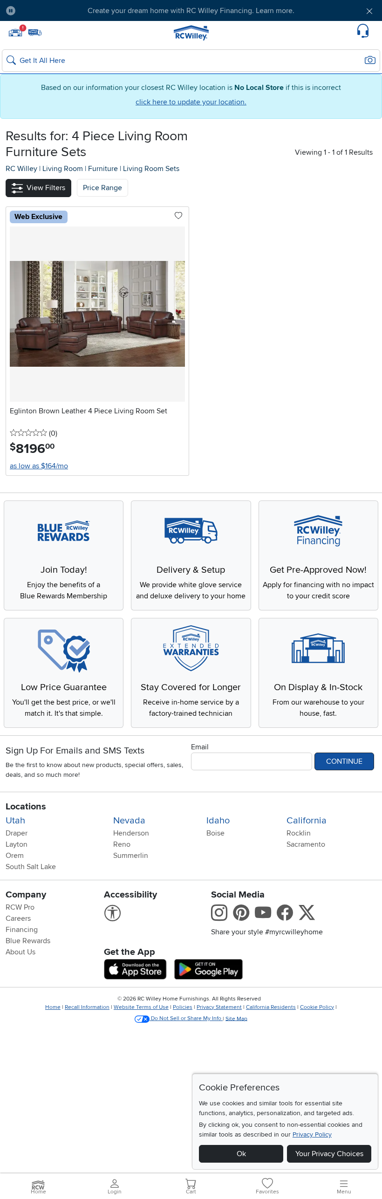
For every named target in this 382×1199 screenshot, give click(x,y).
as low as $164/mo (39, 466)
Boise (215, 833)
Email (200, 747)
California (306, 820)
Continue (344, 761)
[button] (52, 11)
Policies (182, 1007)
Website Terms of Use (141, 1007)
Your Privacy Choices (329, 1153)
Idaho (218, 820)
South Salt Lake (31, 866)
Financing (22, 929)
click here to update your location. (191, 102)
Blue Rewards (28, 940)
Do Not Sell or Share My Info (186, 1018)
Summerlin (130, 855)
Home (53, 1007)
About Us (20, 952)
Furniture (104, 168)
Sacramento (305, 844)
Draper (16, 833)
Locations (26, 806)
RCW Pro (20, 907)
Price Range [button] (102, 187)
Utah (15, 820)
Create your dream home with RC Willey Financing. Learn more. (191, 10)
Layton (16, 844)
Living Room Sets (151, 168)
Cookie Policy (317, 1007)
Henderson (131, 833)
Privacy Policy (312, 1134)
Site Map (236, 1018)
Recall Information (87, 1007)
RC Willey (21, 168)
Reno (121, 844)
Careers (18, 918)
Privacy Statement (219, 1007)
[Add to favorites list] (178, 216)
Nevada (129, 820)
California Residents (271, 1007)
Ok (241, 1153)
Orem (15, 855)
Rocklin (298, 833)
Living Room (63, 168)
